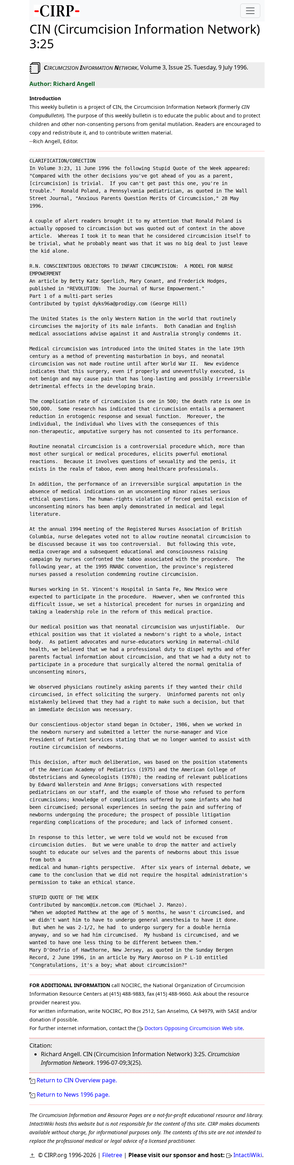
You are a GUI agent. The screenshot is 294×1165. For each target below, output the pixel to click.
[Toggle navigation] (250, 11)
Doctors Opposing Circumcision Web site (193, 1028)
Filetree (112, 1155)
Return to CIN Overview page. (77, 1080)
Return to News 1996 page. (73, 1094)
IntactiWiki (247, 1155)
